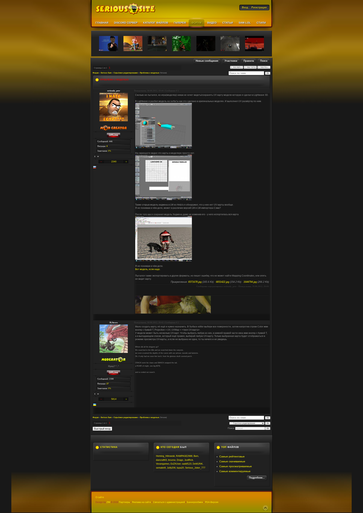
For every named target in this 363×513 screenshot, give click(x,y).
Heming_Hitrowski (165, 456)
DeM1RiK (198, 463)
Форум (96, 73)
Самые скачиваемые (232, 461)
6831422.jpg (222, 281)
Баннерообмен (195, 502)
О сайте (99, 497)
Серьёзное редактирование (126, 73)
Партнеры (124, 502)
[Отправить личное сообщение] (98, 156)
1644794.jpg (250, 281)
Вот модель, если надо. (147, 269)
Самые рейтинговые (232, 456)
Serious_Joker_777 (195, 467)
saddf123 (187, 463)
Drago (180, 460)
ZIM (108, 502)
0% (109, 151)
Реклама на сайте (141, 502)
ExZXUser (176, 463)
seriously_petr (113, 91)
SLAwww (113, 322)
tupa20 (180, 467)
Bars (196, 456)
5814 (113, 399)
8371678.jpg (195, 281)
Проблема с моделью (149, 73)
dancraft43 (161, 460)
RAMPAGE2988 (184, 456)
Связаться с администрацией (169, 502)
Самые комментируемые (235, 471)
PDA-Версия (211, 502)
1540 (113, 161)
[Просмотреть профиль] (94, 156)
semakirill (161, 467)
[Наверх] (265, 508)
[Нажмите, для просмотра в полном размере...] (163, 147)
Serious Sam (106, 73)
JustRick (188, 460)
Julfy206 (171, 467)
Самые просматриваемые (235, 466)
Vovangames (162, 463)
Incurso (172, 460)
